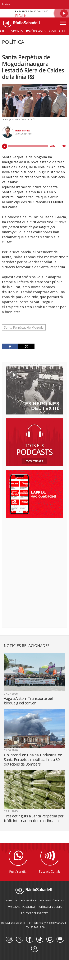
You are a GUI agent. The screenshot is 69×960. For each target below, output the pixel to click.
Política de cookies (50, 907)
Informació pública (52, 900)
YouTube (60, 939)
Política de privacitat (34, 913)
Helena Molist (22, 130)
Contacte (11, 900)
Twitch (50, 939)
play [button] (4, 146)
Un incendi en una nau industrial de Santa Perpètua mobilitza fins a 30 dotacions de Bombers (33, 759)
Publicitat (28, 907)
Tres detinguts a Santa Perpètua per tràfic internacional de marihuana (33, 818)
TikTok (40, 939)
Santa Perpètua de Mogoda (24, 327)
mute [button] (64, 146)
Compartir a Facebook (10, 346)
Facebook (29, 939)
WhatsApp (34, 949)
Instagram (9, 939)
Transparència (28, 900)
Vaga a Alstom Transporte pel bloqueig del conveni (28, 701)
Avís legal (14, 907)
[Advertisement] (34, 546)
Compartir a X (26, 346)
